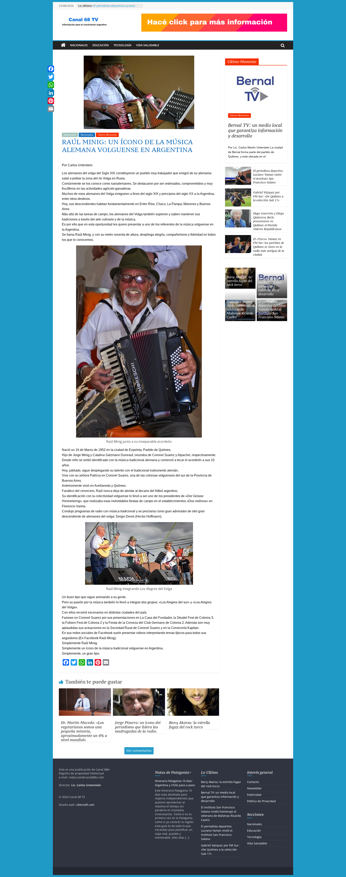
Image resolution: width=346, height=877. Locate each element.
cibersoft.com (85, 805)
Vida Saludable (147, 45)
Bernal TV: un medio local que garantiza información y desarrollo (255, 130)
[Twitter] (51, 77)
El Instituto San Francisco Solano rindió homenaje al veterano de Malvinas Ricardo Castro (241, 307)
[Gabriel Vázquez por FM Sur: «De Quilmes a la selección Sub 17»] (238, 190)
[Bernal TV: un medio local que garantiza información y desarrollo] (256, 70)
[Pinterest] (51, 101)
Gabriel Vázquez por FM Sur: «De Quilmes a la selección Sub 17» (268, 196)
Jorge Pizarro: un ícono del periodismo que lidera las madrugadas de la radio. (137, 727)
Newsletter (254, 788)
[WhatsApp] (51, 85)
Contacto (253, 782)
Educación (101, 45)
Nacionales (79, 45)
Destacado (70, 134)
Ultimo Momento (107, 134)
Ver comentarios (139, 750)
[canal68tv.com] (63, 45)
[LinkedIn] (51, 93)
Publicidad (254, 795)
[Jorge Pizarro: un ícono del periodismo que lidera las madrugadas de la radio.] (139, 691)
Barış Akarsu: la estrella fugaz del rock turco (189, 724)
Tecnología (122, 45)
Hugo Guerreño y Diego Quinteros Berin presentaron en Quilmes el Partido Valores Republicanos (268, 221)
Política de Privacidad (261, 801)
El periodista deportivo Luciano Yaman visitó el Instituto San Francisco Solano (268, 176)
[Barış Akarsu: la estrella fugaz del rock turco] (193, 691)
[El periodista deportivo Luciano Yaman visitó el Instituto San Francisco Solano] (238, 169)
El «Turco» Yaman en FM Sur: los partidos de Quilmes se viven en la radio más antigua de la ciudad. (268, 246)
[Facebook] (51, 69)
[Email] (51, 109)
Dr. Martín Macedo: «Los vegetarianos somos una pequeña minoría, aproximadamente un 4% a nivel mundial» (84, 731)
